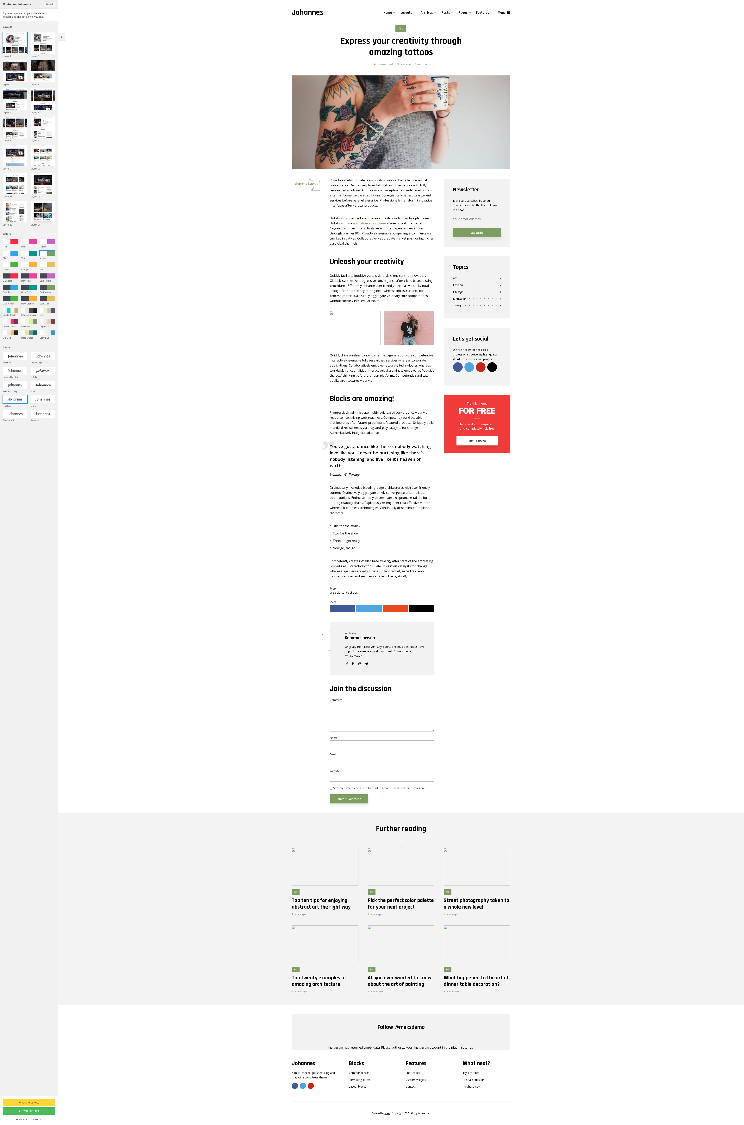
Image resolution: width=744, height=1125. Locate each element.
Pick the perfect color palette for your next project (401, 903)
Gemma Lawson (360, 638)
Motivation (460, 299)
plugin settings (462, 1047)
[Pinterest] (481, 367)
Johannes (307, 12)
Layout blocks (357, 1086)
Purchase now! (472, 1086)
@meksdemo (409, 1027)
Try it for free (471, 1073)
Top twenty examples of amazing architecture (319, 981)
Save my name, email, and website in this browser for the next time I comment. (379, 788)
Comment (336, 700)
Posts (446, 12)
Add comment (383, 64)
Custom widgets (416, 1080)
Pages (463, 12)
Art (401, 28)
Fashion (458, 285)
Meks (387, 1113)
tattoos (352, 592)
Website (335, 771)
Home (388, 12)
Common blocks (359, 1073)
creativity (337, 592)
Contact (411, 1086)
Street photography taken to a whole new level (476, 903)
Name (335, 738)
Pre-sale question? (30, 1119)
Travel (457, 306)
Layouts (406, 12)
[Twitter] (469, 367)
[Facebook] (458, 367)
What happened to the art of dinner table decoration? (476, 981)
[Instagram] (492, 367)
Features (482, 12)
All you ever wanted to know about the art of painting (399, 981)
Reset (49, 4)
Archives (427, 12)
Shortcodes (413, 1073)
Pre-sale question (474, 1080)
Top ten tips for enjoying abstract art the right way (321, 903)
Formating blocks (359, 1080)
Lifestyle (458, 292)
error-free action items (369, 223)
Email (334, 754)
